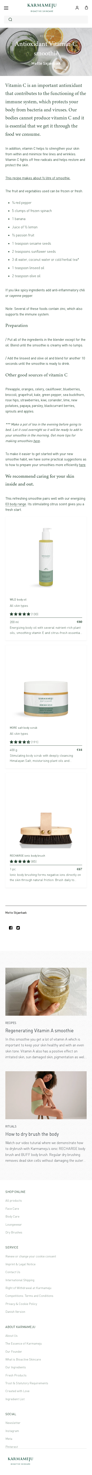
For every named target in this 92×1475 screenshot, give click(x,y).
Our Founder (13, 1351)
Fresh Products (16, 1375)
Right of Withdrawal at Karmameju (28, 1287)
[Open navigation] (6, 8)
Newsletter (13, 1422)
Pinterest (11, 1446)
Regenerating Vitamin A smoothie (39, 1030)
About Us (11, 1335)
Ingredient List (15, 1399)
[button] (20, 614)
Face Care (12, 1208)
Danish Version (15, 1311)
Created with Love (17, 1391)
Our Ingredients (15, 1367)
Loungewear (13, 1224)
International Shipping (19, 1280)
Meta (8, 1438)
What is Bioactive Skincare (23, 1359)
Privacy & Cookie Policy (21, 1303)
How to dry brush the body (32, 1134)
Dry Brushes (13, 1232)
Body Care (12, 1216)
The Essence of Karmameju (23, 1343)
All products (13, 1200)
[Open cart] (86, 7)
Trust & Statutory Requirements (26, 1383)
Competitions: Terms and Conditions (29, 1295)
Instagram (12, 1430)
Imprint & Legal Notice (20, 1264)
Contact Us (12, 1272)
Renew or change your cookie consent (30, 1256)
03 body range (15, 504)
